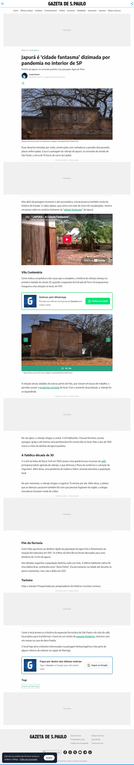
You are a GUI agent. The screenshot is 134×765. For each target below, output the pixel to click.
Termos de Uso (97, 743)
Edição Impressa (114, 10)
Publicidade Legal (78, 739)
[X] (75, 752)
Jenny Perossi (34, 74)
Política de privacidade (28, 759)
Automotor (92, 10)
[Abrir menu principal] (2, 4)
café (103, 461)
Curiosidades (34, 50)
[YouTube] (80, 752)
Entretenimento (50, 10)
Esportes (102, 10)
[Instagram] (70, 752)
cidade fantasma (73, 209)
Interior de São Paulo (30, 686)
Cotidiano (38, 10)
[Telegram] (85, 752)
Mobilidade (81, 10)
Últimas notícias (26, 10)
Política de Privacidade (79, 743)
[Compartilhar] (131, 4)
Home (15, 10)
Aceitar (49, 758)
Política (62, 10)
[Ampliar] (109, 92)
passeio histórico (85, 636)
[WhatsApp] (90, 752)
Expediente (95, 739)
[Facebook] (65, 752)
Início (23, 50)
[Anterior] (26, 340)
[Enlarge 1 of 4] (109, 317)
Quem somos (76, 735)
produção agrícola (49, 387)
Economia (71, 10)
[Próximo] (108, 340)
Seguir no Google (53, 752)
